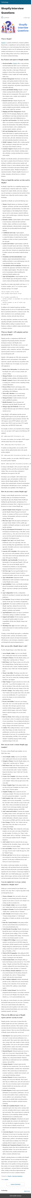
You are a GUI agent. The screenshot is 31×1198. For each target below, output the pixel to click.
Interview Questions (17, 1176)
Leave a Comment (15, 1184)
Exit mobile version (15, 1196)
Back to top (27, 1191)
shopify (6, 1179)
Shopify (3, 42)
